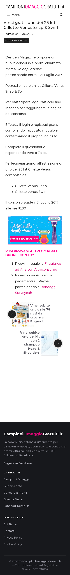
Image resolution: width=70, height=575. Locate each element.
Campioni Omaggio (17, 479)
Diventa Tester (13, 499)
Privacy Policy (13, 537)
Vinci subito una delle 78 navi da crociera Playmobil (40, 313)
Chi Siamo (10, 524)
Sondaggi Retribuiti (16, 506)
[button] (61, 15)
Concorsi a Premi (15, 492)
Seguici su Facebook (18, 463)
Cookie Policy (13, 544)
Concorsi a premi (16, 40)
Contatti (9, 531)
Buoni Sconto (13, 486)
